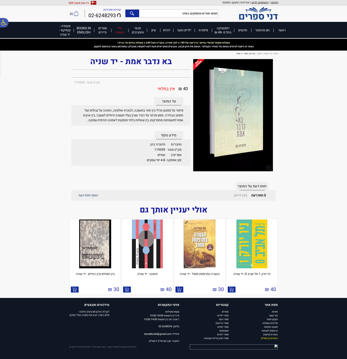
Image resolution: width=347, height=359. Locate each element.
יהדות (166, 30)
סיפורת (203, 30)
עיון (153, 30)
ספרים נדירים (102, 30)
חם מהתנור (262, 30)
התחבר (274, 2)
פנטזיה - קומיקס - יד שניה (65, 30)
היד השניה (119, 30)
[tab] (168, 101)
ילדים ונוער (184, 30)
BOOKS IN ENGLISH (84, 30)
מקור (259, 53)
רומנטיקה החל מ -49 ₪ (223, 30)
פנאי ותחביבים (138, 30)
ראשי (282, 30)
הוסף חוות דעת (88, 195)
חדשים (242, 30)
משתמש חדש (260, 2)
